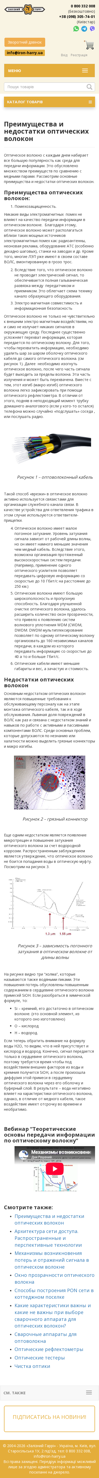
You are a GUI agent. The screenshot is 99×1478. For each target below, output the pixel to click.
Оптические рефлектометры (49, 1349)
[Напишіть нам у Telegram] (84, 28)
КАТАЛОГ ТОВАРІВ (25, 101)
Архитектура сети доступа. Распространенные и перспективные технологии (48, 1238)
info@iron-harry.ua (25, 52)
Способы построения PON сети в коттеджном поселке (54, 1293)
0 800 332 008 (83, 5)
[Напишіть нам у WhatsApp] (76, 28)
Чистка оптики (32, 1366)
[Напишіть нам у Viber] (92, 28)
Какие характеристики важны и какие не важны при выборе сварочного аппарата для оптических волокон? (53, 1315)
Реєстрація (79, 55)
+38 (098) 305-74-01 (77, 16)
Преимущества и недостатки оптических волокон (49, 1219)
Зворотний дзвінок (25, 42)
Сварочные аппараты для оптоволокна (46, 1337)
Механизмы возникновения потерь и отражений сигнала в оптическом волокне (52, 1260)
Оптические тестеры (40, 1357)
